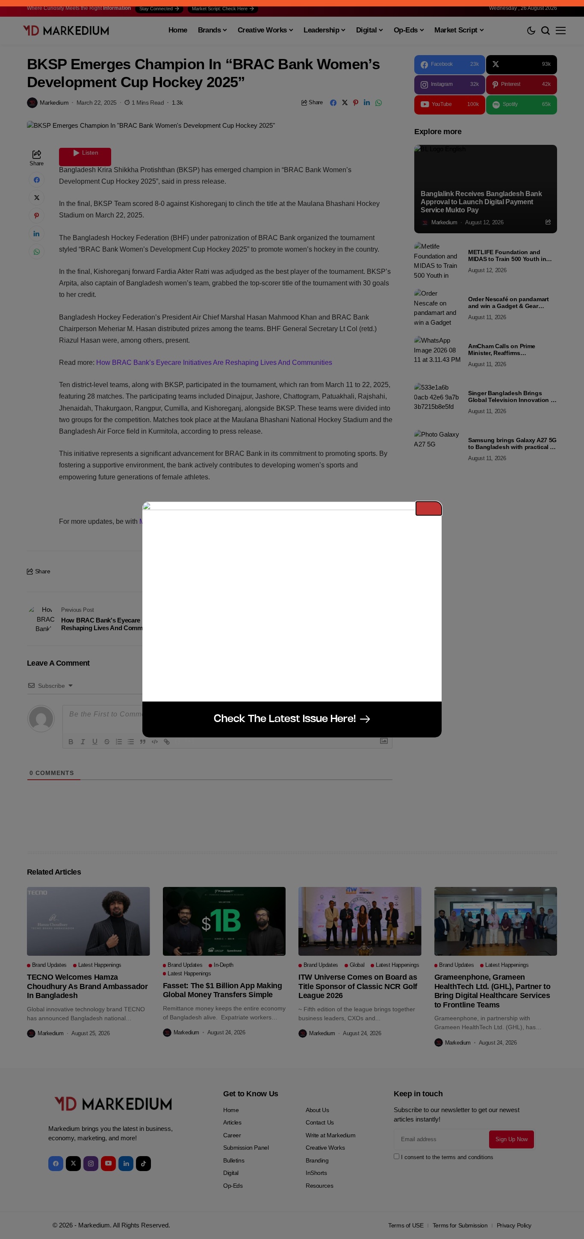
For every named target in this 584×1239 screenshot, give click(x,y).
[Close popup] (429, 508)
